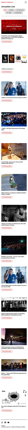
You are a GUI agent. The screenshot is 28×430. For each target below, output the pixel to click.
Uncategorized (17, 12)
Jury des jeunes (20, 10)
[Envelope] (8, 422)
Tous (5, 10)
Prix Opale (9, 12)
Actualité (11, 10)
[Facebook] (5, 422)
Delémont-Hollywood (7, 2)
